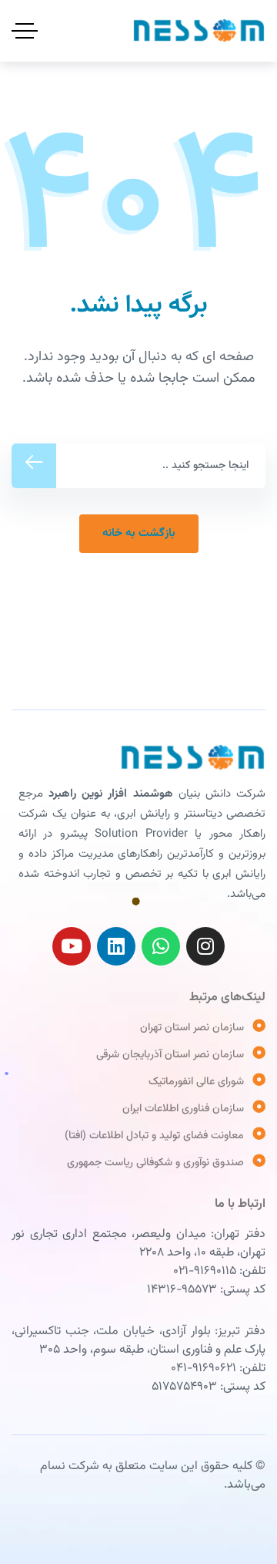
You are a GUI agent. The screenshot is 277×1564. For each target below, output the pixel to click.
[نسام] (199, 31)
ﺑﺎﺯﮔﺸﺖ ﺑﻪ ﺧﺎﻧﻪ (138, 533)
